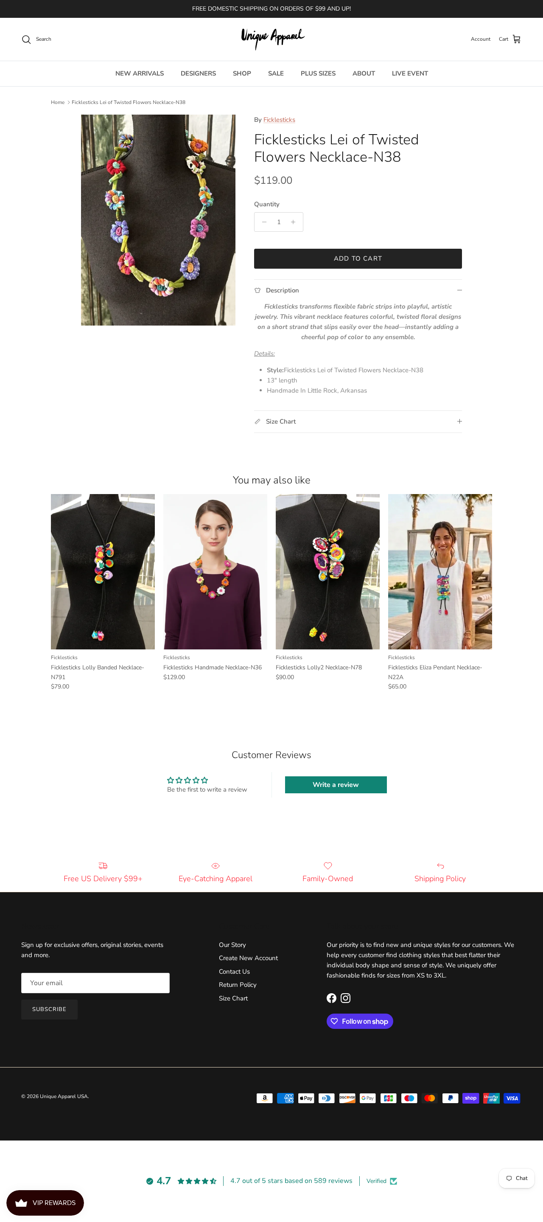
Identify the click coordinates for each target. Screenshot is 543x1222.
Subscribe (49, 1009)
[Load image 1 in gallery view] (158, 220)
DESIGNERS (198, 73)
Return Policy (238, 984)
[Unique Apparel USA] (271, 39)
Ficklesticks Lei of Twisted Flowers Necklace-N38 (128, 102)
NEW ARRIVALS (139, 73)
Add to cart (358, 258)
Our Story (232, 945)
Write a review (336, 784)
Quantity (267, 204)
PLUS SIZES (318, 73)
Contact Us (234, 971)
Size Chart (233, 998)
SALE (276, 73)
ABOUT (364, 73)
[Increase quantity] (295, 222)
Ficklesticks (279, 119)
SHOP (242, 73)
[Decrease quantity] (262, 222)
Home (57, 102)
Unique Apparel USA (64, 1096)
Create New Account (248, 958)
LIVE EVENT (410, 73)
